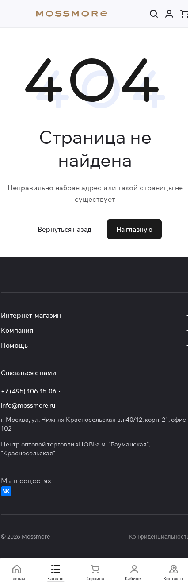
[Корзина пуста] (184, 13)
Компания (17, 330)
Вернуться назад (64, 229)
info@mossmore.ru (28, 405)
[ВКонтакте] (6, 491)
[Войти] (169, 13)
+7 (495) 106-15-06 (29, 391)
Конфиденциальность (159, 536)
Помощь (14, 345)
